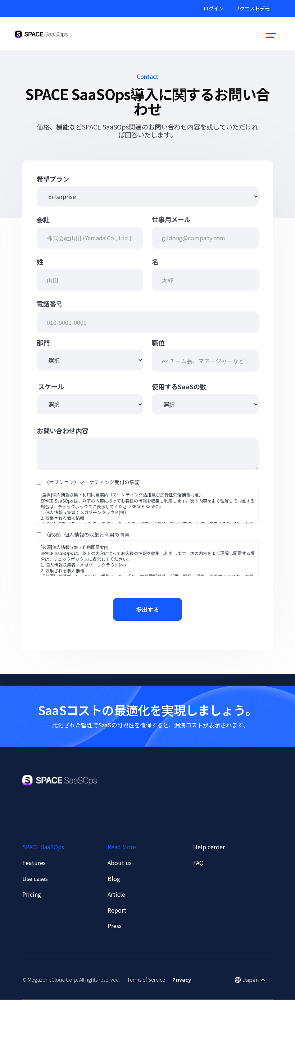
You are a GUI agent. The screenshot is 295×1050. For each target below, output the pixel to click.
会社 (43, 219)
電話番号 (50, 304)
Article (116, 894)
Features (34, 862)
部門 (43, 342)
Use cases (35, 878)
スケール (50, 386)
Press (115, 925)
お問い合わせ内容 (62, 431)
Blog (114, 878)
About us (120, 862)
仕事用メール (171, 219)
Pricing (31, 894)
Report (117, 910)
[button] (271, 34)
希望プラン (53, 179)
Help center (209, 846)
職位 (158, 342)
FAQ (198, 862)
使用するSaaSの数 (179, 386)
